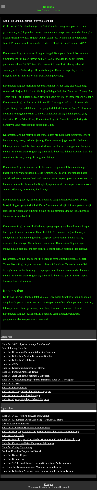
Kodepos (48, 7)
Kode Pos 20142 (10, 363)
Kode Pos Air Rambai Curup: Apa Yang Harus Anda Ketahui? (33, 419)
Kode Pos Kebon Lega (13, 459)
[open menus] (3, 7)
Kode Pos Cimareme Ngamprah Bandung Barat (26, 427)
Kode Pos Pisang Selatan (14, 387)
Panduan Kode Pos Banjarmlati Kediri (21, 451)
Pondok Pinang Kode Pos (15, 348)
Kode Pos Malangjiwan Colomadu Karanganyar (26, 391)
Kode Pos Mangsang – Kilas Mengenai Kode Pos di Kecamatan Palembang (40, 431)
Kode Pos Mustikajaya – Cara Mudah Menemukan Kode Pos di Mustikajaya (41, 439)
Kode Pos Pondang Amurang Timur (20, 371)
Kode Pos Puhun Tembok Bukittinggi (21, 395)
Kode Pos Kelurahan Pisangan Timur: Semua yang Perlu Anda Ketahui (38, 470)
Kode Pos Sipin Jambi (13, 435)
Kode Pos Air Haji (11, 383)
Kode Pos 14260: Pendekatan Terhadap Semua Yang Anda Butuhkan (36, 463)
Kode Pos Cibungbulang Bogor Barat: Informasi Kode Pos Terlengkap (38, 379)
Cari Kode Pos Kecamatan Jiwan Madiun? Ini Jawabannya (32, 466)
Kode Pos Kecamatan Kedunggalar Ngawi (23, 367)
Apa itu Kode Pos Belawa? (15, 423)
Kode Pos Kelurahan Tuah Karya (18, 360)
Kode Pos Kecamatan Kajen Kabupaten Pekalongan (28, 443)
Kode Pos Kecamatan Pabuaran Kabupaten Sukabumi (29, 352)
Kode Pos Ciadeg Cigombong (17, 447)
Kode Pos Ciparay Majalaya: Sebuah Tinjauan (25, 399)
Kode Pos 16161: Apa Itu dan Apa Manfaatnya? (26, 344)
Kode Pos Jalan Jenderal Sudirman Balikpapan (26, 375)
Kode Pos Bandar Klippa (14, 455)
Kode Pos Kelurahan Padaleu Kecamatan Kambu (27, 356)
